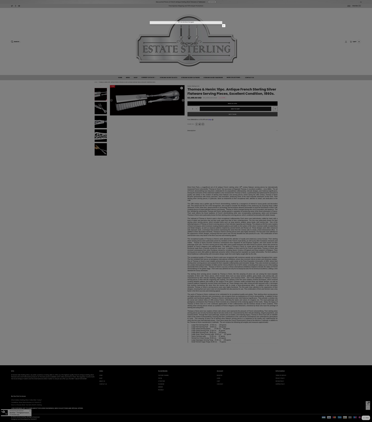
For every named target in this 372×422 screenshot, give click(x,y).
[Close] (223, 25)
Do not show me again (187, 22)
